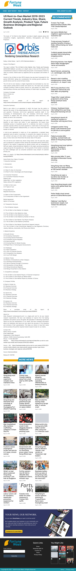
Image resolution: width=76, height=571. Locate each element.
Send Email (10, 333)
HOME (5, 11)
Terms (38, 552)
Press (38, 546)
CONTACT (26, 11)
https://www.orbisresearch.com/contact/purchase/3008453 (20, 311)
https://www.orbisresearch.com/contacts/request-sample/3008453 (22, 102)
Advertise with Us (38, 548)
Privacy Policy (38, 554)
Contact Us (38, 550)
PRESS (20, 11)
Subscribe (14, 556)
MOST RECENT (12, 11)
